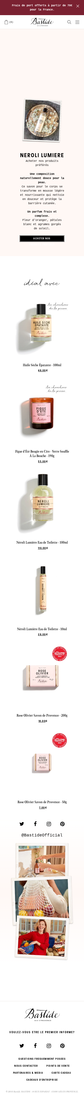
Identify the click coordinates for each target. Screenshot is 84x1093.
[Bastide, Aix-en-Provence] (42, 22)
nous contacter (26, 1065)
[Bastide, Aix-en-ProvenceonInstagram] (48, 823)
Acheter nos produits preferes (42, 239)
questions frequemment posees (42, 1058)
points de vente (58, 1065)
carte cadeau (61, 1072)
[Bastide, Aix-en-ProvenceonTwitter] (21, 823)
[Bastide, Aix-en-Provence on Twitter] (21, 1045)
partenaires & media (28, 1072)
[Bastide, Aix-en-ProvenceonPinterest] (62, 823)
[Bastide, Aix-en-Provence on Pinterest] (62, 1045)
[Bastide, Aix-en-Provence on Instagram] (48, 1045)
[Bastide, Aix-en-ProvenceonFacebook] (35, 823)
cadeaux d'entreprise (42, 1079)
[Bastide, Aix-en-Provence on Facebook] (35, 1045)
